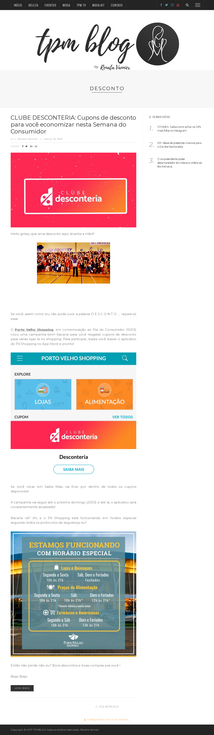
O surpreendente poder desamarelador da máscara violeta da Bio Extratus (179, 162)
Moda (66, 5)
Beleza (33, 5)
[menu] (197, 5)
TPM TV (81, 5)
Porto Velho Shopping (34, 330)
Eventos (50, 5)
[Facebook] (161, 5)
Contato (117, 5)
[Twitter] (166, 5)
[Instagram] (172, 5)
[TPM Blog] (107, 40)
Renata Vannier (28, 139)
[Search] (187, 5)
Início (18, 5)
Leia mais (22, 688)
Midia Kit (98, 5)
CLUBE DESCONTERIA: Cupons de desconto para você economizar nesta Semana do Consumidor (73, 124)
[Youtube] (178, 5)
